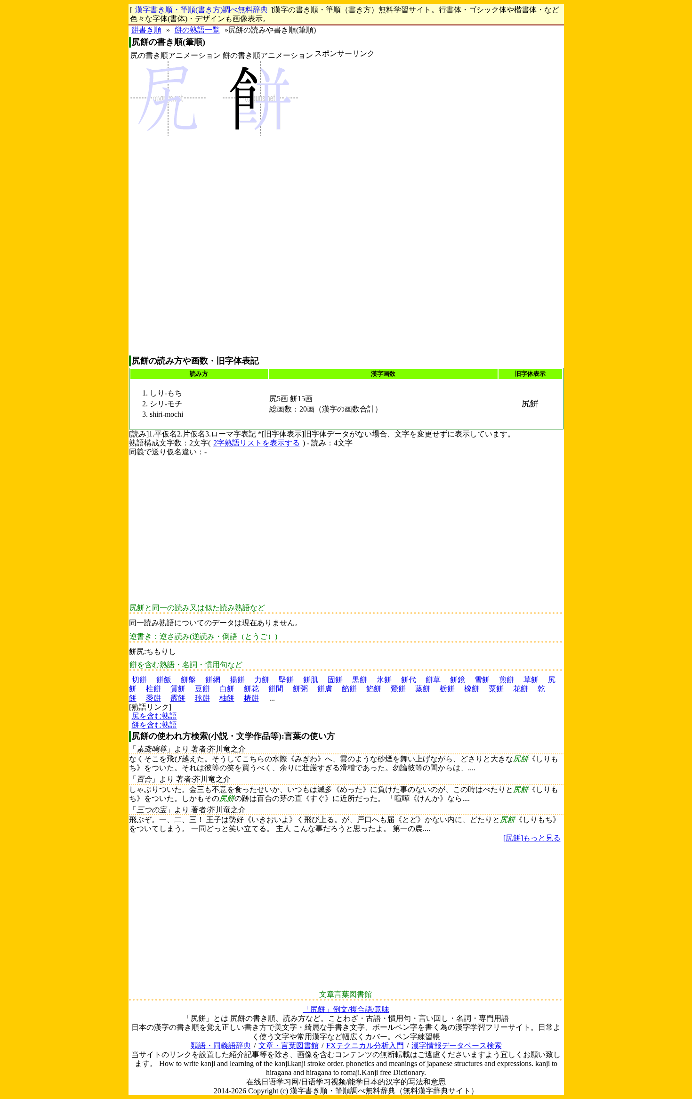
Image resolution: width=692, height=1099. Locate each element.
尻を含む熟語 (154, 716)
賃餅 (177, 689)
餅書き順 (146, 30)
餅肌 (310, 680)
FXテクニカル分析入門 (365, 1046)
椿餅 (251, 698)
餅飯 (163, 680)
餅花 (251, 689)
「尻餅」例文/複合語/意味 (346, 1009)
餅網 (212, 680)
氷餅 (384, 680)
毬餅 (202, 698)
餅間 (275, 689)
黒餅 (359, 680)
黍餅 (153, 698)
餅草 (433, 680)
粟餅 (496, 689)
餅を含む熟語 (154, 725)
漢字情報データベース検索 (456, 1046)
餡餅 (349, 689)
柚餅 (226, 698)
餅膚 (324, 689)
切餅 (139, 680)
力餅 (261, 680)
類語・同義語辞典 (221, 1046)
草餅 (531, 680)
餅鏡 (457, 680)
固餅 (335, 680)
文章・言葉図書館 (288, 1046)
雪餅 (482, 680)
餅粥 (300, 689)
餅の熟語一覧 (197, 30)
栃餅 (447, 689)
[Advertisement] (344, 206)
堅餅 (286, 680)
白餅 (226, 689)
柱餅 (153, 689)
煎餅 (506, 680)
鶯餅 (398, 689)
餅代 (408, 680)
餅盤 (188, 680)
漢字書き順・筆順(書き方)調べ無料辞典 (201, 10)
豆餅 (202, 689)
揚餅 (237, 680)
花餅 (520, 689)
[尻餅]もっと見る (532, 838)
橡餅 (471, 689)
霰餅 (177, 698)
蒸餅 (422, 689)
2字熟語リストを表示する (256, 443)
